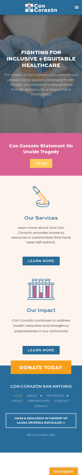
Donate (41, 406)
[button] (76, 7)
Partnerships (39, 401)
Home (18, 395)
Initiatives (55, 395)
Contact (62, 401)
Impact (17, 401)
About (32, 395)
